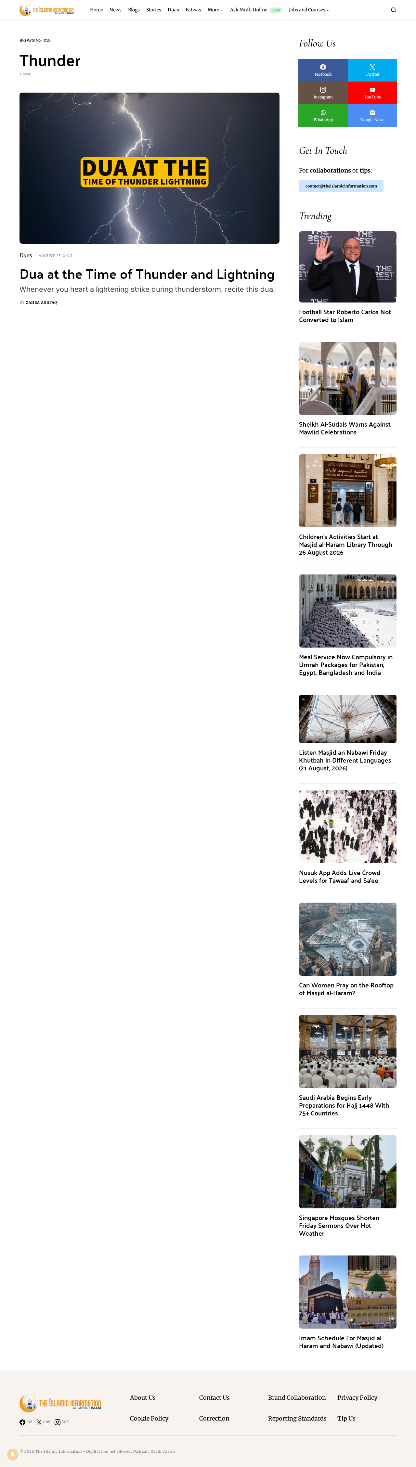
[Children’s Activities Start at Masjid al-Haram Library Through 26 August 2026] (347, 490)
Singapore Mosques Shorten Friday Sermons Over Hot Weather (339, 1225)
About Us (143, 1397)
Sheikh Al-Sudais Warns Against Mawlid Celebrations (345, 428)
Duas (26, 255)
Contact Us (214, 1397)
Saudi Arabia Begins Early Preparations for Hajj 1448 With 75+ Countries (344, 1105)
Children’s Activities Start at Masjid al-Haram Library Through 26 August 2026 (346, 544)
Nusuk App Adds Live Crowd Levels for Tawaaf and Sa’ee (340, 876)
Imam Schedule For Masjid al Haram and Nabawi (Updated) (341, 1341)
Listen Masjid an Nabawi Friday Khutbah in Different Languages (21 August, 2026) (345, 760)
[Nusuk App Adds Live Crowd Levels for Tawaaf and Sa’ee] (347, 826)
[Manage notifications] (12, 1454)
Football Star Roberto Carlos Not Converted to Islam (345, 315)
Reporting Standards (297, 1418)
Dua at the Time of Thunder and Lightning (147, 273)
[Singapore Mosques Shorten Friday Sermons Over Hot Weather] (347, 1171)
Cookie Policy (149, 1418)
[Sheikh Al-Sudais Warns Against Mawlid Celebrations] (347, 378)
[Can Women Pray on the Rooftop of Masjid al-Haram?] (347, 938)
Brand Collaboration (297, 1397)
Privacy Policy (357, 1397)
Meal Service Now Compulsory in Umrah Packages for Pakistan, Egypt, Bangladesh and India (346, 664)
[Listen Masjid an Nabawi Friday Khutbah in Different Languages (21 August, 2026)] (347, 718)
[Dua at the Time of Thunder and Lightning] (150, 168)
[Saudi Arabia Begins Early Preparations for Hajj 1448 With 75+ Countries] (347, 1051)
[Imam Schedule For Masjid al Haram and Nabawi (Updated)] (347, 1291)
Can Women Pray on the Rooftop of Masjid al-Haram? (346, 988)
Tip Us (346, 1418)
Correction (214, 1418)
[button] (393, 10)
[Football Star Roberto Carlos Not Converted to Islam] (347, 266)
